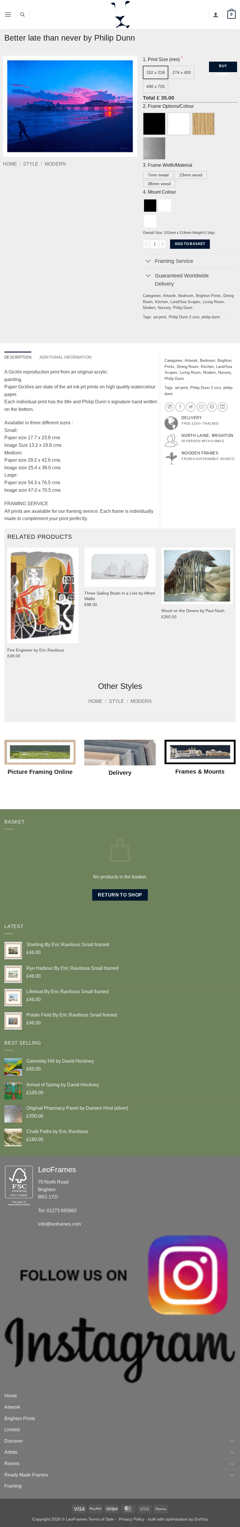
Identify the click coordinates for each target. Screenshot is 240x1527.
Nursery (164, 307)
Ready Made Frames (26, 1474)
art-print (159, 317)
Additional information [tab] (66, 357)
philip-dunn (211, 317)
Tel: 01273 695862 (57, 1210)
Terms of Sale (101, 1519)
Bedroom (185, 295)
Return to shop (120, 894)
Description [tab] (17, 357)
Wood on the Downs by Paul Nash (192, 610)
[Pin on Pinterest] (212, 407)
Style (30, 163)
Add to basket (190, 244)
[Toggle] (148, 262)
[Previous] (7, 610)
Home (10, 163)
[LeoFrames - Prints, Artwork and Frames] (120, 14)
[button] (7, 14)
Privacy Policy (131, 1519)
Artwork (169, 295)
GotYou (201, 1519)
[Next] (232, 610)
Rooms (11, 1463)
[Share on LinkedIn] (222, 407)
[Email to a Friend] (201, 407)
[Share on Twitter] (191, 407)
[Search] (22, 14)
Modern (55, 163)
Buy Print (223, 68)
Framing (13, 1485)
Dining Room (187, 366)
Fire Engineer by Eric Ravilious (35, 650)
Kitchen (161, 302)
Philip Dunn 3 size (184, 317)
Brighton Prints (208, 295)
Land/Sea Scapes (185, 302)
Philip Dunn (182, 307)
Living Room (213, 302)
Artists (10, 1452)
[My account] (216, 14)
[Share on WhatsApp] (169, 407)
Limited (12, 1429)
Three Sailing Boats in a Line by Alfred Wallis (119, 596)
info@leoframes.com (59, 1224)
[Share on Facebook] (180, 407)
